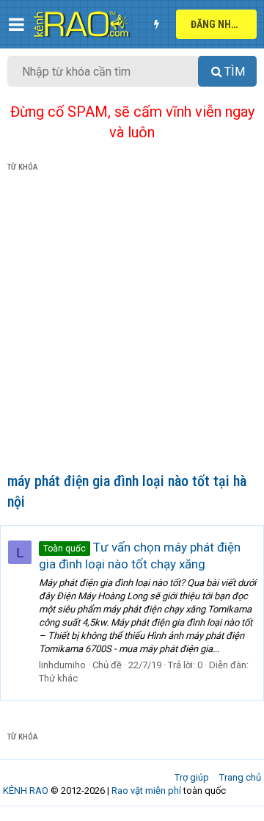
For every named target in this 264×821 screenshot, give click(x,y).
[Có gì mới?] (156, 24)
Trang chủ (240, 777)
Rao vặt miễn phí (146, 790)
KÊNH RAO (25, 790)
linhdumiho (62, 664)
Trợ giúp (192, 777)
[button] (16, 24)
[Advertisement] (132, 325)
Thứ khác (58, 678)
